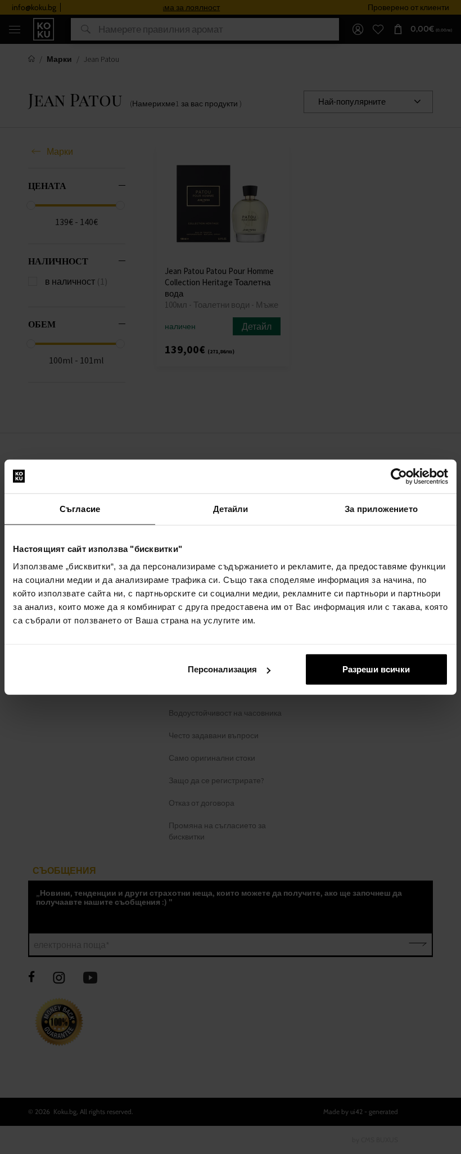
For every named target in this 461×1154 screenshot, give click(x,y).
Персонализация (222, 669)
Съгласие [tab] (80, 508)
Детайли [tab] (230, 508)
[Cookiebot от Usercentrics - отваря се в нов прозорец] (399, 476)
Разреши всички (376, 669)
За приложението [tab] (381, 508)
